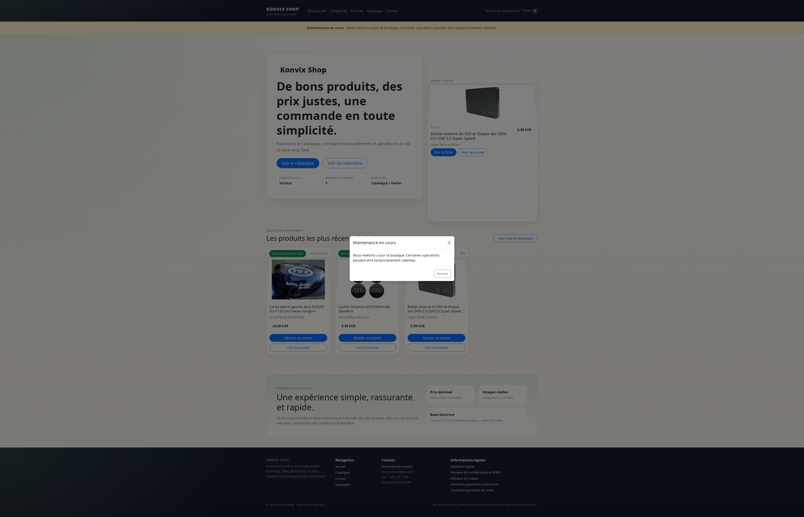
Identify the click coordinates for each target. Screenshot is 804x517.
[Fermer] (449, 242)
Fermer (442, 273)
